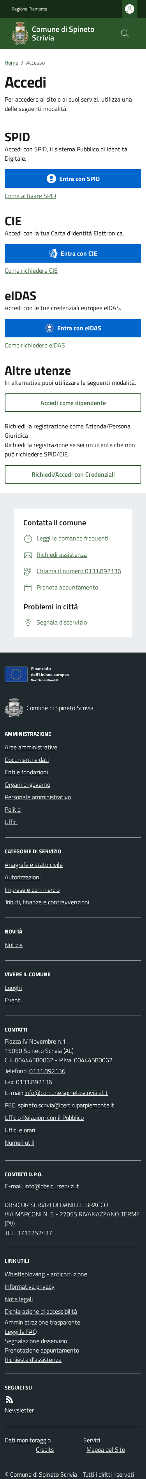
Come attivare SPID (30, 195)
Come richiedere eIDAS (35, 345)
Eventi (13, 1000)
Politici (13, 809)
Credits (45, 1449)
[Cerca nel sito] (125, 33)
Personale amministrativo (38, 797)
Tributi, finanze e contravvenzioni (47, 902)
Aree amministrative (31, 747)
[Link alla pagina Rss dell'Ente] (9, 1399)
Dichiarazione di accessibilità (41, 1311)
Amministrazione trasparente (42, 1322)
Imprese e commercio (32, 889)
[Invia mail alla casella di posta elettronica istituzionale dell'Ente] (66, 1092)
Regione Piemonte (29, 8)
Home (11, 62)
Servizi (91, 1440)
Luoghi (13, 987)
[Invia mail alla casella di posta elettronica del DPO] (52, 1186)
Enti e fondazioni (26, 772)
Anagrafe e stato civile (34, 864)
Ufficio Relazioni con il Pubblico (44, 1117)
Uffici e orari (20, 1130)
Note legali (19, 1299)
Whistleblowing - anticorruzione (46, 1274)
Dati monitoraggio (28, 1440)
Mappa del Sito (105, 1449)
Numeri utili (19, 1142)
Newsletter (19, 1410)
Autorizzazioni (22, 877)
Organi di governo (27, 784)
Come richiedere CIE (31, 270)
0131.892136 (47, 1070)
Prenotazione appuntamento (42, 1350)
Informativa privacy (30, 1286)
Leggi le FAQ (21, 1331)
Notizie (14, 944)
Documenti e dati (27, 759)
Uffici (11, 821)
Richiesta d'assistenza (33, 1359)
